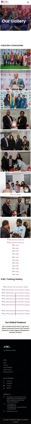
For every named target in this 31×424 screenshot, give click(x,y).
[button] (28, 2)
